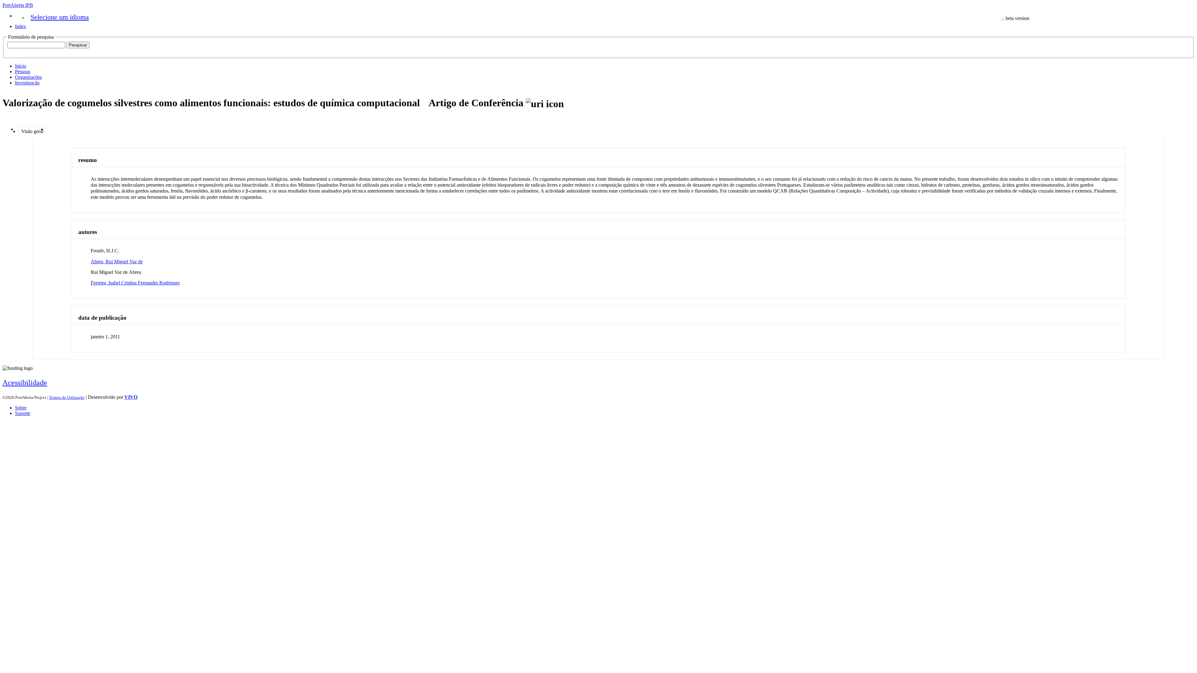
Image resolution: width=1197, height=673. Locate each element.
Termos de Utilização (66, 397)
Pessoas (22, 71)
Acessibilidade (24, 383)
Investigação (27, 82)
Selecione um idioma (60, 17)
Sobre (20, 407)
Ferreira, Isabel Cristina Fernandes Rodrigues (135, 282)
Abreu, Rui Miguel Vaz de (117, 261)
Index (20, 26)
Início (20, 66)
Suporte (22, 413)
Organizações (28, 77)
